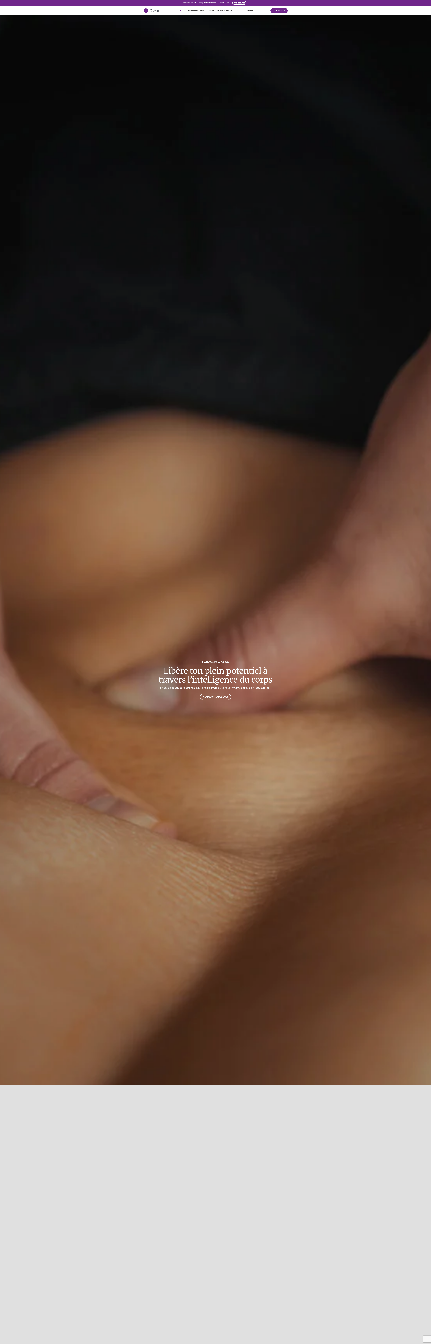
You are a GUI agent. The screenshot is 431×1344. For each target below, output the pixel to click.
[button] (258, 644)
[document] (215, 672)
